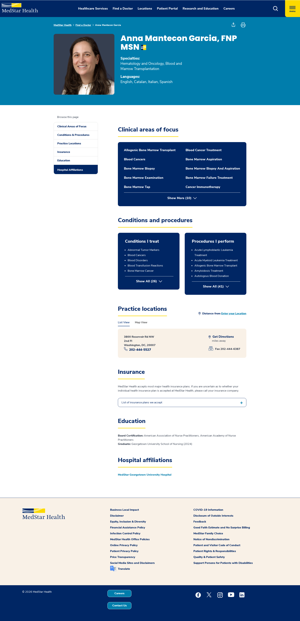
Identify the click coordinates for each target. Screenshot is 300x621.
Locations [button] (145, 8)
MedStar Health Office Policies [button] (130, 539)
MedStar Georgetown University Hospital (144, 475)
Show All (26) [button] (146, 281)
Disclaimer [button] (117, 516)
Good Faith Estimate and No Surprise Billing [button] (221, 527)
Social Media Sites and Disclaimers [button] (132, 563)
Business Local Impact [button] (124, 510)
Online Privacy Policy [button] (124, 545)
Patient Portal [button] (167, 8)
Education (63, 160)
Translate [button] (124, 569)
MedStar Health (63, 25)
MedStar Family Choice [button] (208, 533)
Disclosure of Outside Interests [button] (213, 516)
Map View (141, 322)
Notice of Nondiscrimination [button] (211, 539)
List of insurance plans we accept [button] (142, 402)
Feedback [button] (199, 522)
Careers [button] (229, 8)
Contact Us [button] (119, 605)
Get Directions (223, 337)
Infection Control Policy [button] (125, 533)
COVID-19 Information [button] (208, 510)
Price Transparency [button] (122, 557)
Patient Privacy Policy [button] (124, 551)
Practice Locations (69, 143)
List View (124, 322)
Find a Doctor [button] (123, 8)
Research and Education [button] (201, 8)
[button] (275, 8)
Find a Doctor (83, 25)
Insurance (63, 152)
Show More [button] (179, 198)
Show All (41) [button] (221, 286)
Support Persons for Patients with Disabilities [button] (223, 563)
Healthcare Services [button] (93, 8)
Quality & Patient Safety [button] (209, 557)
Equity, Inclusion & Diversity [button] (128, 522)
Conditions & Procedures (73, 135)
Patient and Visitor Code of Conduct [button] (216, 545)
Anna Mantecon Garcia (108, 25)
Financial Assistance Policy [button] (127, 527)
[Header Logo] (18, 6)
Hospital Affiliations (70, 170)
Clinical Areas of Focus (71, 126)
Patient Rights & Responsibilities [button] (214, 551)
